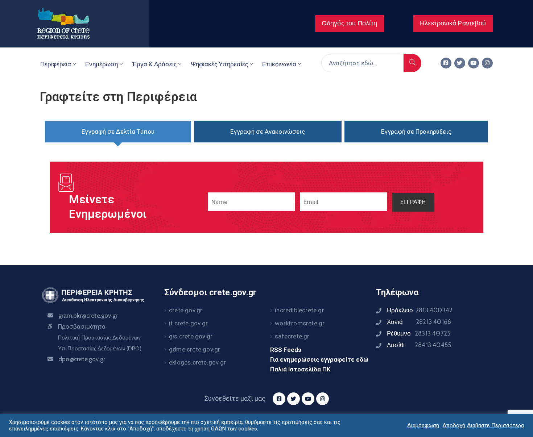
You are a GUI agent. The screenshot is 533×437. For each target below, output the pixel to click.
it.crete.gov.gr (188, 323)
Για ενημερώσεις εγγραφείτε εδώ (319, 359)
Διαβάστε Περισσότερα (495, 425)
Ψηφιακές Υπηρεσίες (219, 64)
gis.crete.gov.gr (190, 336)
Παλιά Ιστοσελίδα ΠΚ (300, 369)
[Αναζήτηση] (412, 63)
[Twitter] (459, 63)
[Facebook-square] (446, 63)
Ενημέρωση (101, 64)
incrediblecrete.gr (299, 310)
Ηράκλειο (420, 310)
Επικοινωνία (279, 64)
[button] (349, 23)
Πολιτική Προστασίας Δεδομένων (99, 337)
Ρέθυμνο (418, 333)
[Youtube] (473, 63)
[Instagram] (487, 63)
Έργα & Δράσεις (154, 64)
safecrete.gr (292, 336)
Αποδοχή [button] (454, 425)
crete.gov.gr (185, 310)
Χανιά (419, 321)
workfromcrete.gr (300, 323)
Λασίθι (419, 345)
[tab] (118, 131)
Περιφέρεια (55, 64)
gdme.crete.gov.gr (194, 349)
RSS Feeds (285, 349)
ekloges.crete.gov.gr (197, 362)
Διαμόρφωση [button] (423, 425)
